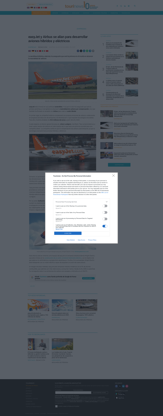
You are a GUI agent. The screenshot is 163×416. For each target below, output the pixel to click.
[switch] (104, 206)
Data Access (81, 240)
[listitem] (81, 202)
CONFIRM (67, 233)
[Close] (114, 176)
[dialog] (81, 208)
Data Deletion (71, 240)
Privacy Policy (92, 240)
